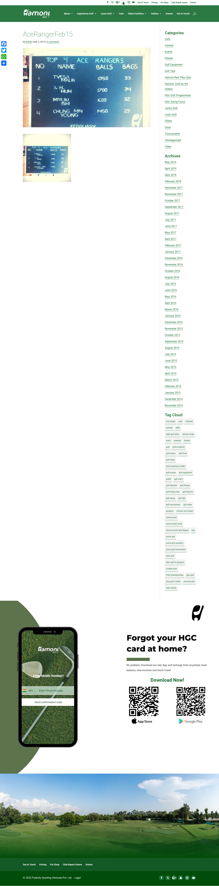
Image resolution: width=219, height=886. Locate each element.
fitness (187, 440)
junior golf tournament (176, 549)
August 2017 (172, 213)
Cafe (121, 13)
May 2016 (170, 296)
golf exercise (171, 485)
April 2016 (170, 303)
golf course (171, 472)
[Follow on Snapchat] (180, 877)
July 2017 (170, 219)
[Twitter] (4, 50)
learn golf (170, 556)
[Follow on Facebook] (161, 877)
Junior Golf (171, 108)
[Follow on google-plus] (174, 877)
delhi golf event (172, 434)
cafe (180, 421)
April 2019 (170, 168)
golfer (168, 479)
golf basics (171, 453)
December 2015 (174, 322)
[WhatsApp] (4, 56)
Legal (78, 877)
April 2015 (170, 373)
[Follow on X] (167, 877)
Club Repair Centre (179, 3)
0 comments (53, 42)
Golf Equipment (173, 64)
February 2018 (173, 181)
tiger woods (171, 588)
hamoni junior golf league (177, 530)
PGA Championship (174, 575)
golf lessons (188, 492)
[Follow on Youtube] (193, 877)
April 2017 (170, 238)
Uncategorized (173, 140)
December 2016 (174, 258)
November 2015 (174, 328)
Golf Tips (170, 71)
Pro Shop (164, 3)
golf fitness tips (172, 492)
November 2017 (174, 194)
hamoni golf (171, 517)
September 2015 (174, 341)
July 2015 (170, 354)
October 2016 (172, 270)
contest (169, 428)
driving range (188, 434)
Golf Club (183, 453)
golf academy (179, 447)
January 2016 (173, 315)
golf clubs (170, 460)
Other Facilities (136, 13)
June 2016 (171, 290)
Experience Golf (85, 13)
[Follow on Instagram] (187, 877)
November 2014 (174, 405)
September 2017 (174, 206)
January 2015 (173, 392)
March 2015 (171, 379)
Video (168, 146)
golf (167, 447)
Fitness (169, 58)
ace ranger (170, 421)
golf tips (181, 498)
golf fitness (185, 485)
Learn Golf (106, 13)
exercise (177, 440)
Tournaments (172, 133)
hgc (193, 530)
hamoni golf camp (174, 524)
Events (193, 3)
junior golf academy (174, 543)
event (168, 440)
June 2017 (171, 226)
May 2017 (170, 232)
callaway (189, 421)
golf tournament (173, 505)
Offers (168, 120)
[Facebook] (4, 44)
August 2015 (172, 347)
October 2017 (172, 200)
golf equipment (185, 472)
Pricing (155, 3)
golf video (187, 505)
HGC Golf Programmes (178, 95)
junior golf (170, 537)
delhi (178, 428)
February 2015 (173, 386)
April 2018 (170, 174)
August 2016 (172, 277)
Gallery (154, 13)
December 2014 (174, 399)
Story (168, 127)
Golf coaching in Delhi (175, 466)
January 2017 (173, 251)
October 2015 (172, 335)
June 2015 (171, 360)
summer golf (189, 581)
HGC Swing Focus (175, 101)
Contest (169, 45)
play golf (190, 575)
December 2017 (174, 187)
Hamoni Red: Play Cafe (178, 77)
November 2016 (174, 264)
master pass (171, 569)
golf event (178, 479)
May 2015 (170, 367)
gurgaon (169, 511)
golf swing (170, 498)
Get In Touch (143, 3)
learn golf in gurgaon (175, 562)
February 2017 (173, 245)
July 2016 (170, 283)
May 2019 (170, 162)
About (67, 13)
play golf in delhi (173, 581)
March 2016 (171, 309)
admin (29, 42)
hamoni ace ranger (185, 511)
